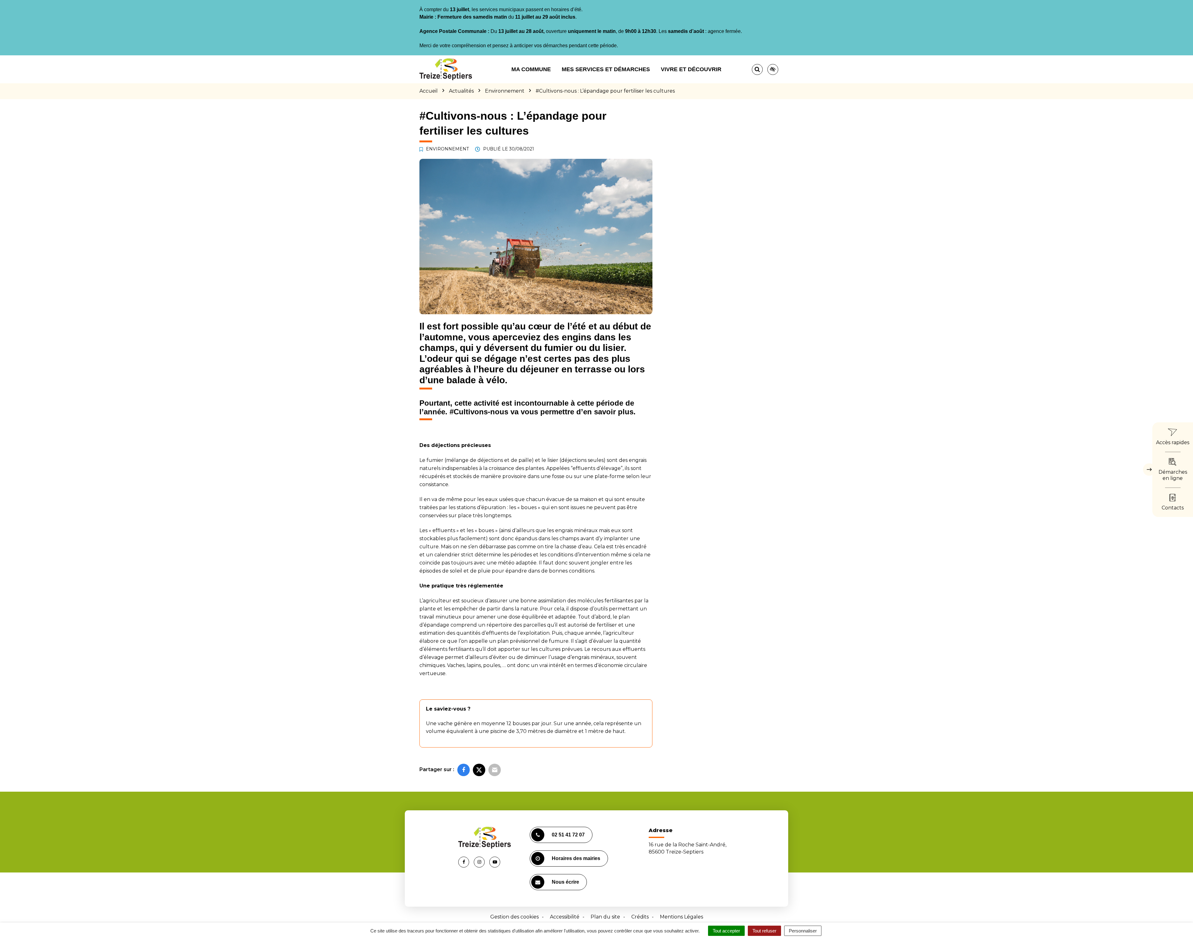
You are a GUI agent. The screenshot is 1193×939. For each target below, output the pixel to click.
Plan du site (605, 917)
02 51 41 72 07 (568, 834)
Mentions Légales (681, 917)
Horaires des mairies (576, 858)
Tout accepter (726, 930)
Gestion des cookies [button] (514, 917)
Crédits (640, 917)
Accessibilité (564, 917)
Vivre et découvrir (691, 69)
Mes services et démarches (606, 69)
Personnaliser (803, 930)
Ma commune (531, 69)
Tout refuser (764, 930)
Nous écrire (565, 882)
